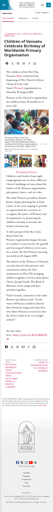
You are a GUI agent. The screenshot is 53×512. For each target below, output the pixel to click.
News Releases (8, 18)
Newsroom (7, 13)
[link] (6, 347)
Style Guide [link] (42, 405)
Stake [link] (19, 76)
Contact (35, 18)
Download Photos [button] (28, 172)
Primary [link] (18, 88)
